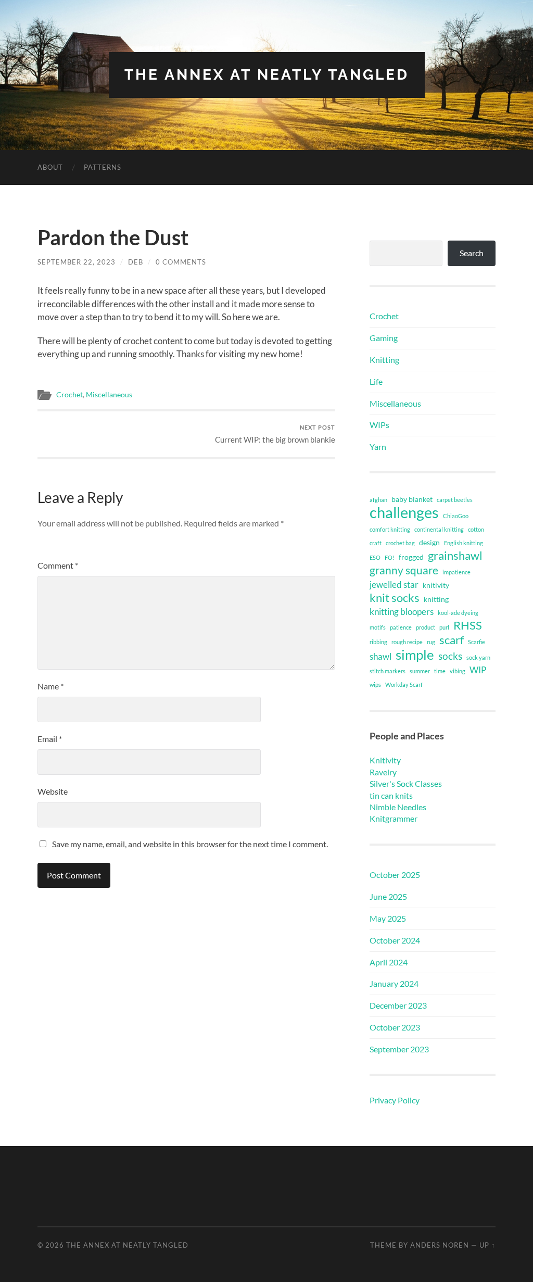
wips (375, 684)
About (50, 167)
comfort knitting (390, 529)
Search (472, 253)
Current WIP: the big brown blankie (275, 434)
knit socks (395, 598)
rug (431, 641)
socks (450, 656)
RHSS (467, 625)
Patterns (102, 167)
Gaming (384, 338)
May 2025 (388, 918)
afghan (378, 499)
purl (444, 627)
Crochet (69, 395)
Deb (135, 262)
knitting (436, 599)
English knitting (463, 542)
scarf (451, 640)
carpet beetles (455, 499)
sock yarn (478, 657)
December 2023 (398, 1005)
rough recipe (407, 641)
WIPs (379, 425)
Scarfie (476, 641)
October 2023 (395, 1027)
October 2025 (395, 874)
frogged (411, 556)
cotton (476, 529)
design (429, 542)
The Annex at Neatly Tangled (266, 74)
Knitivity (385, 760)
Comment (57, 565)
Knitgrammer (393, 818)
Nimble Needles (398, 807)
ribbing (378, 641)
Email (49, 739)
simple (415, 654)
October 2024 (395, 940)
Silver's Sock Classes (406, 783)
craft (376, 542)
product (425, 627)
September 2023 (399, 1049)
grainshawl (455, 555)
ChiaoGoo (455, 515)
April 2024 (389, 962)
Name (50, 686)
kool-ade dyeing (458, 612)
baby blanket (412, 499)
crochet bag (400, 542)
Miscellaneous (109, 395)
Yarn (378, 446)
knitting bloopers (402, 611)
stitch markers (387, 671)
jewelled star (394, 584)
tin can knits (391, 795)
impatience (456, 572)
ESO (375, 557)
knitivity (436, 585)
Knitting (384, 360)
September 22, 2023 (76, 262)
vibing (457, 671)
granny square (404, 570)
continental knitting (439, 529)
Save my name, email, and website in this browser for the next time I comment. (190, 844)
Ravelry (383, 772)
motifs (378, 627)
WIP (477, 669)
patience (401, 627)
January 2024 (394, 983)
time (440, 671)
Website (52, 791)
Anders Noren (439, 1245)
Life (376, 381)
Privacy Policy (395, 1100)
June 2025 (388, 896)
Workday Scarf (404, 684)
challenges (404, 512)
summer (420, 671)
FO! (390, 557)
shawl (380, 656)
